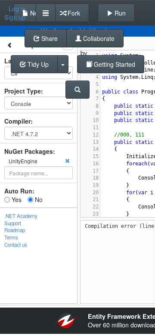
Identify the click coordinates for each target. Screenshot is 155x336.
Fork (73, 13)
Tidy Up (37, 64)
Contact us (15, 244)
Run (119, 13)
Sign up (14, 17)
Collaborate (98, 38)
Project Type (22, 91)
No (38, 199)
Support (12, 223)
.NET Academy (20, 215)
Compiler (17, 121)
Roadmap (14, 230)
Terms (11, 237)
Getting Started (113, 64)
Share (49, 38)
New (35, 13)
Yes (16, 199)
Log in (17, 8)
